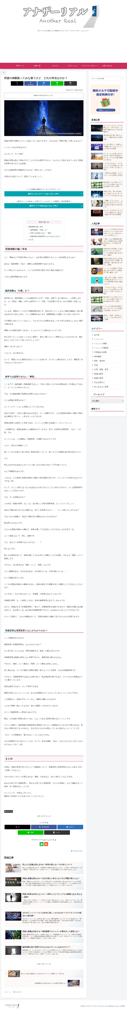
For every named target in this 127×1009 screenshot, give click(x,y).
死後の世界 (9, 811)
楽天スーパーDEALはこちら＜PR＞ (43, 206)
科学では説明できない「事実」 (41, 233)
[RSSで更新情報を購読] (46, 844)
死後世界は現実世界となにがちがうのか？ (45, 236)
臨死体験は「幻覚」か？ (39, 230)
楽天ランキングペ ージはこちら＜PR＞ (44, 194)
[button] (70, 83)
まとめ (30, 239)
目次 (41, 222)
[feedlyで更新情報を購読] (42, 844)
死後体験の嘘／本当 (35, 227)
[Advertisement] (63, 48)
